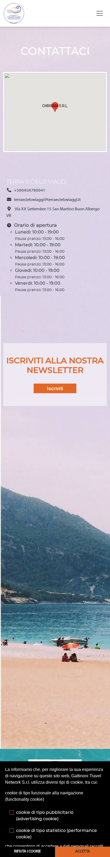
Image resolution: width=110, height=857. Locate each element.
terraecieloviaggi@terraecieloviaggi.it (47, 200)
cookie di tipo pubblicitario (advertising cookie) (44, 815)
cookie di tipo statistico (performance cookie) (56, 833)
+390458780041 (29, 190)
